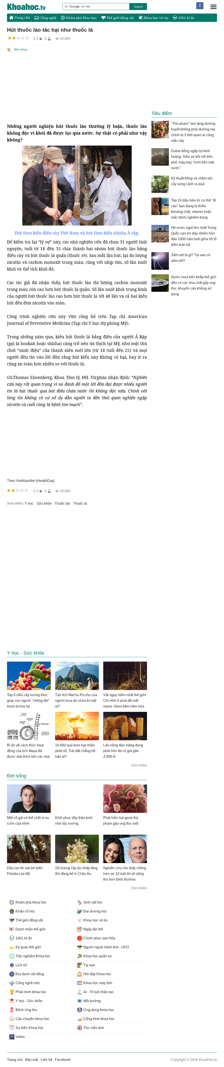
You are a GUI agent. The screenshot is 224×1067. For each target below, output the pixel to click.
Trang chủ (22, 18)
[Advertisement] (77, 88)
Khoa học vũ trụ (155, 18)
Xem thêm (139, 765)
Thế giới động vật (120, 18)
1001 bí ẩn (185, 18)
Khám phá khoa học (81, 18)
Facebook (62, 1060)
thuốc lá (80, 503)
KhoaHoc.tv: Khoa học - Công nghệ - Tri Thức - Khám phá (31, 6)
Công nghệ (47, 18)
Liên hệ (46, 1060)
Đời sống (20, 49)
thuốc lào (62, 503)
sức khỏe (44, 503)
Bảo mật (31, 1060)
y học (28, 503)
